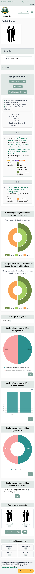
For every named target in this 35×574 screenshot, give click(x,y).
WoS (17, 160)
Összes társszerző (13, 532)
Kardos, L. (18, 143)
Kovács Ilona (26, 524)
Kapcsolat (12, 1)
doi (8, 160)
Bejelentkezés (26, 2)
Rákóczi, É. (16, 138)
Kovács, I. (24, 140)
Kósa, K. (9, 187)
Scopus (22, 160)
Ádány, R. (23, 187)
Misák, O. (24, 138)
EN (31, 4)
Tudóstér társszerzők (18, 81)
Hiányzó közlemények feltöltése (16, 105)
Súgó (4, 1)
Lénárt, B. (10, 140)
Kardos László (9, 524)
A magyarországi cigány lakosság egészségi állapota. (17, 189)
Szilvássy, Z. (10, 145)
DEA (12, 160)
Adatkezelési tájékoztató (9, 567)
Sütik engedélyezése (25, 571)
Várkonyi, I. (19, 145)
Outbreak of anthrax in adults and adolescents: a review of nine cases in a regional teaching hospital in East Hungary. (19, 149)
